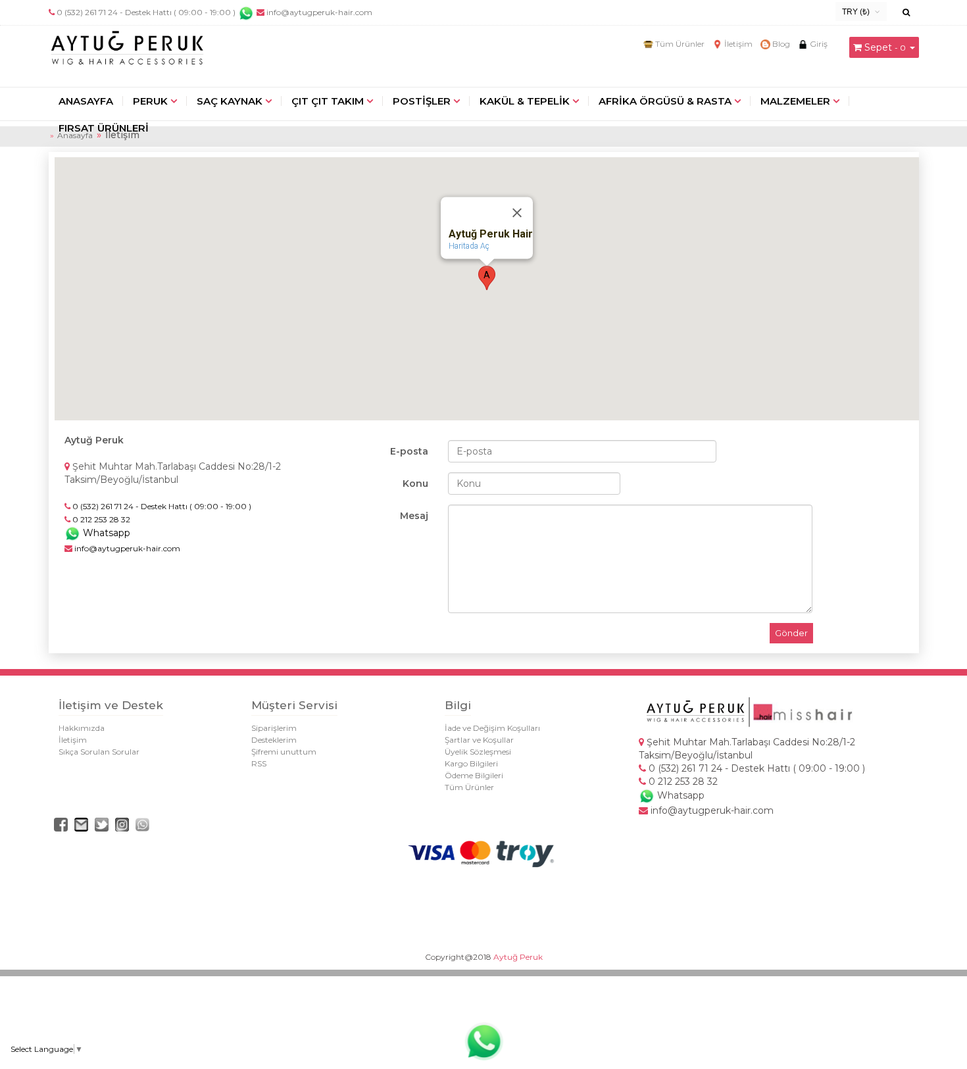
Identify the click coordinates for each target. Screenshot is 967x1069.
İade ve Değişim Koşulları (492, 728)
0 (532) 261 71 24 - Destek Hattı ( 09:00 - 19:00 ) (146, 12)
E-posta (409, 451)
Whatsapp (105, 533)
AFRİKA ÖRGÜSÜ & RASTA (665, 101)
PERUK (150, 101)
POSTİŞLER (422, 101)
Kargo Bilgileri (471, 763)
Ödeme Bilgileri (474, 775)
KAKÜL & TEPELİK (525, 101)
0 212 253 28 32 (682, 781)
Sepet (878, 47)
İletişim (737, 44)
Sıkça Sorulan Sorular (99, 752)
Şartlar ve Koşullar (479, 740)
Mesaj (414, 516)
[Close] (517, 212)
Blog (780, 44)
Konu (415, 483)
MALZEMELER (795, 101)
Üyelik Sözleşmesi (478, 752)
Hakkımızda (82, 728)
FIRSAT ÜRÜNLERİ (104, 128)
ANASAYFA (86, 101)
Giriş (818, 44)
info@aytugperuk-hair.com (318, 12)
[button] (486, 278)
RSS (258, 763)
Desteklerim (274, 740)
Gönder (791, 633)
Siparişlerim (274, 728)
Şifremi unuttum (283, 752)
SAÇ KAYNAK (229, 101)
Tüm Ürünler (679, 44)
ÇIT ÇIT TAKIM (327, 101)
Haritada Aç (469, 246)
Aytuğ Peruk (518, 957)
